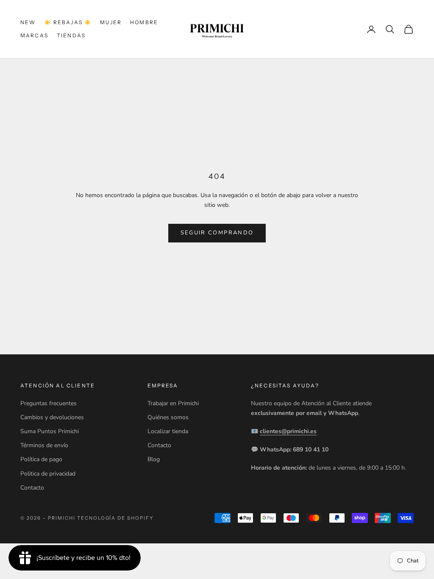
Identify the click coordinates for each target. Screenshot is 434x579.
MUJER (111, 22)
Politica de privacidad (47, 474)
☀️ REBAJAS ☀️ (68, 22)
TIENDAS (71, 35)
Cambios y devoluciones (52, 417)
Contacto (32, 488)
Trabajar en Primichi (173, 403)
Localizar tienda (167, 431)
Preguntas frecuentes (48, 403)
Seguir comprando (217, 233)
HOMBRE (144, 22)
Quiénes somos (168, 417)
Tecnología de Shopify (115, 518)
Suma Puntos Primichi (49, 431)
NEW (28, 22)
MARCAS (34, 35)
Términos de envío (44, 445)
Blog (153, 459)
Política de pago (41, 459)
